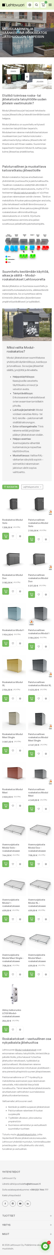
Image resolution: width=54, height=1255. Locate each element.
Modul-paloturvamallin (25, 192)
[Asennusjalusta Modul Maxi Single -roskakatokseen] (14, 939)
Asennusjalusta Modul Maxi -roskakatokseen (37, 958)
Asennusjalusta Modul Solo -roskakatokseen (11, 847)
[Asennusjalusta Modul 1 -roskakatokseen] (14, 884)
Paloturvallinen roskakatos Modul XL (39, 684)
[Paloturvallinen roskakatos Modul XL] (40, 666)
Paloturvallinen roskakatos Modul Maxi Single (38, 737)
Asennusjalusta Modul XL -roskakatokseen (37, 902)
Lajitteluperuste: (31, 487)
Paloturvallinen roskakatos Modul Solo (38, 523)
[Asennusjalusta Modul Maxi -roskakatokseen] (40, 939)
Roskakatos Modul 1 (13, 630)
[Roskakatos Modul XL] (14, 666)
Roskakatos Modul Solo (12, 521)
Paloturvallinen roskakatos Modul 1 (38, 632)
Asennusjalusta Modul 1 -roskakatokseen (11, 902)
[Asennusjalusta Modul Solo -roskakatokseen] (14, 829)
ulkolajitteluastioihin (26, 1134)
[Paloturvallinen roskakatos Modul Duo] (40, 559)
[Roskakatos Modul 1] (14, 614)
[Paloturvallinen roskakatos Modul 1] (40, 614)
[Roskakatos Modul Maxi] (14, 774)
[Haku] (36, 5)
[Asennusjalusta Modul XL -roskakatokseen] (40, 884)
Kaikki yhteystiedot (11, 1195)
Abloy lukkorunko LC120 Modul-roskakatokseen (11, 1013)
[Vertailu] (27, 76)
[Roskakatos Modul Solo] (14, 504)
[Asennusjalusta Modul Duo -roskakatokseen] (40, 829)
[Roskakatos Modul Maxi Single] (14, 718)
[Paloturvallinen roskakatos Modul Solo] (40, 504)
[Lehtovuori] (13, 5)
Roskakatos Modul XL (12, 684)
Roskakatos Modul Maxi (12, 791)
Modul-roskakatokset (25, 1050)
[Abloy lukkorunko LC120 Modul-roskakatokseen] (14, 994)
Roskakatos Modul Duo (12, 577)
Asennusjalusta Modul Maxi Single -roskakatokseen (13, 958)
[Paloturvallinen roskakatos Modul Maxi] (40, 774)
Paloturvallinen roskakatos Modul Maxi (38, 792)
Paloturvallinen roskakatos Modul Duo (38, 578)
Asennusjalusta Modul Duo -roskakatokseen (37, 847)
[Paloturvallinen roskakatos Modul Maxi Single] (40, 718)
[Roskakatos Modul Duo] (14, 559)
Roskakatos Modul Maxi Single (12, 736)
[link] (27, 324)
